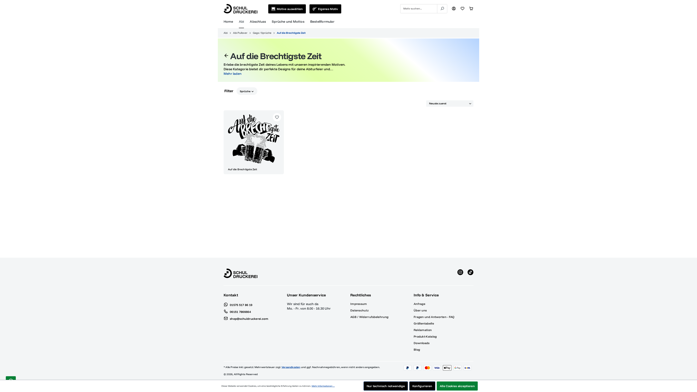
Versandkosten (291, 367)
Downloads (422, 343)
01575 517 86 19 (241, 304)
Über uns (420, 310)
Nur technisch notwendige (386, 386)
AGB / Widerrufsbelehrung (369, 317)
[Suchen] (442, 8)
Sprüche (245, 91)
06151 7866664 (240, 311)
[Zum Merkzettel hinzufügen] (277, 117)
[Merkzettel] (462, 8)
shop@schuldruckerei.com (249, 318)
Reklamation (423, 330)
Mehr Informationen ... (323, 386)
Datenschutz (359, 310)
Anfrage (419, 304)
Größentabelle (424, 323)
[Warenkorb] (471, 8)
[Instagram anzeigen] (460, 273)
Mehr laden (232, 74)
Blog (417, 349)
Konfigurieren (422, 386)
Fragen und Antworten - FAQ (434, 317)
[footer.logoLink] (240, 273)
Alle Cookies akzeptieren (457, 386)
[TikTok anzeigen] (470, 273)
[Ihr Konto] (454, 8)
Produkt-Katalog (425, 336)
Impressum (358, 304)
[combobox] (418, 8)
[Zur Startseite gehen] (240, 8)
